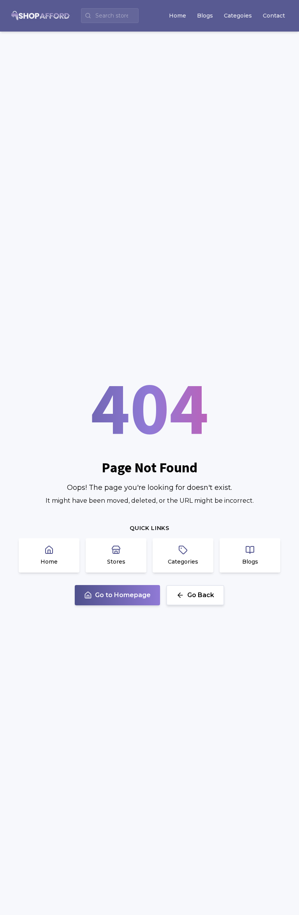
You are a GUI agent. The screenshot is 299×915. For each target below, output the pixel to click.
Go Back (200, 595)
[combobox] (110, 15)
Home (177, 15)
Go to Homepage (123, 595)
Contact (274, 15)
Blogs (205, 15)
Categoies (238, 15)
